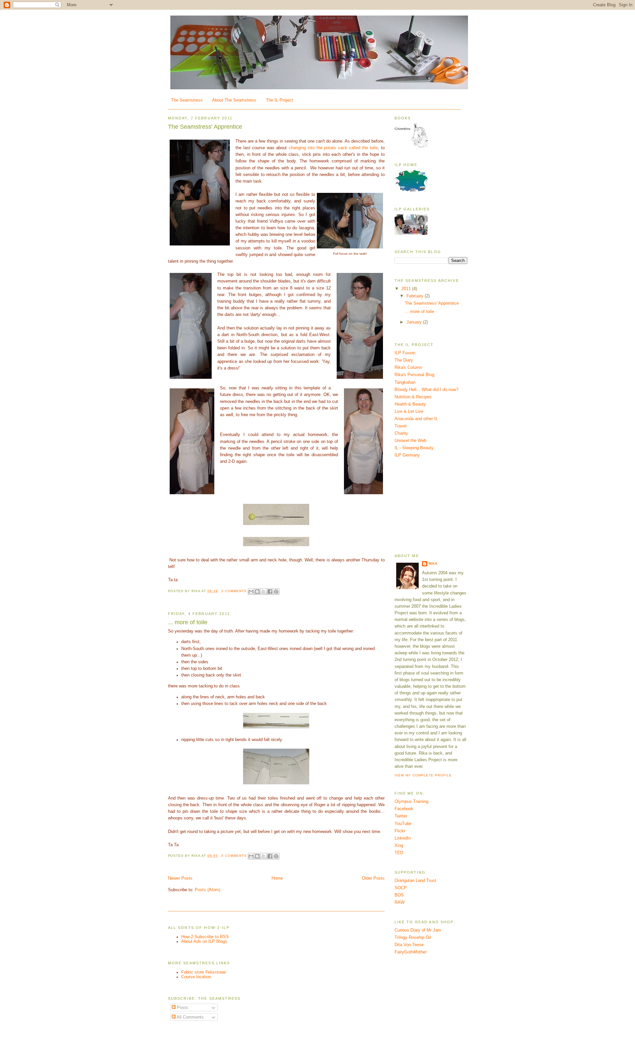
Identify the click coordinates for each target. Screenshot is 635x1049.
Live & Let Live (409, 411)
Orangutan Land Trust (415, 880)
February (415, 296)
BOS (399, 895)
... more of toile (187, 622)
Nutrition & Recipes (413, 397)
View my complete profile (423, 775)
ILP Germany (407, 455)
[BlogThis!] (257, 591)
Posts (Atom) (207, 890)
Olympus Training (411, 801)
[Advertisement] (428, 505)
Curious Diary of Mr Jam (418, 930)
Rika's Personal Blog (414, 374)
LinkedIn (403, 838)
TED (399, 853)
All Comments (190, 1017)
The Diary (404, 360)
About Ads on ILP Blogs (204, 941)
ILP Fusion (405, 353)
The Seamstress (187, 100)
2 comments (234, 591)
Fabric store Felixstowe (203, 972)
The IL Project (279, 100)
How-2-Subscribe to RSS (205, 937)
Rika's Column (408, 367)
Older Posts (373, 878)
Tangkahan (405, 382)
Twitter (401, 816)
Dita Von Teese (409, 944)
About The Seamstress (234, 100)
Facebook (404, 809)
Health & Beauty (410, 404)
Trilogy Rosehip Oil (413, 937)
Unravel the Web (410, 440)
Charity (401, 433)
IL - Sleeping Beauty (414, 448)
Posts (182, 1007)
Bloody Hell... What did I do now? (426, 389)
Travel (400, 426)
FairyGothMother (411, 952)
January (414, 322)
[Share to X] (263, 591)
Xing (399, 845)
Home (277, 878)
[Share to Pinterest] (276, 591)
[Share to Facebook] (270, 591)
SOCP (401, 888)
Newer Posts (180, 878)
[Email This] (251, 591)
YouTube (403, 823)
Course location (196, 977)
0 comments (234, 855)
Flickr (400, 831)
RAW (399, 902)
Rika (433, 563)
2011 (407, 288)
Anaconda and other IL (416, 418)
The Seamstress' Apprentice (205, 126)
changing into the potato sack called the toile (333, 148)
